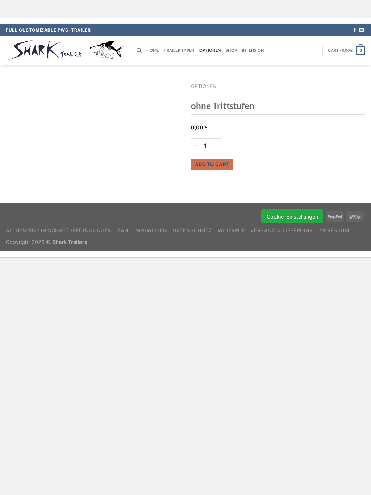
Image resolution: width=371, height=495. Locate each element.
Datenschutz (192, 230)
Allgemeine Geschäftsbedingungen (59, 230)
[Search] (139, 50)
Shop (231, 50)
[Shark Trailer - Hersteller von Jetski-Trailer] (66, 50)
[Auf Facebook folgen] (355, 30)
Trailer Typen (179, 50)
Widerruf (231, 230)
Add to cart (212, 164)
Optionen (210, 50)
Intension (253, 50)
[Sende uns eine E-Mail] (361, 30)
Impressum (333, 230)
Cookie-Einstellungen (292, 216)
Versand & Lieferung (281, 230)
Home (152, 50)
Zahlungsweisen (142, 230)
